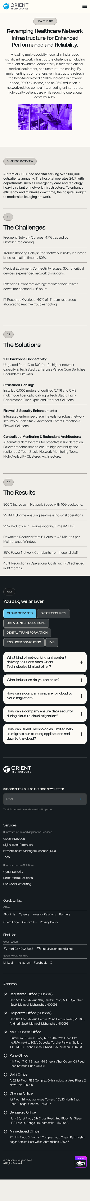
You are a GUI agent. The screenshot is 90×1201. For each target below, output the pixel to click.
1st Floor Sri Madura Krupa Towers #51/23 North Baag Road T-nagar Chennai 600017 (45, 1102)
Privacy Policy (49, 922)
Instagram (24, 962)
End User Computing (17, 884)
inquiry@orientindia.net (57, 948)
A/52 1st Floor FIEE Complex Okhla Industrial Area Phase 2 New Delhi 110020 (48, 1083)
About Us (9, 914)
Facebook (40, 962)
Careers (24, 914)
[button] (84, 6)
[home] (15, 6)
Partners (64, 914)
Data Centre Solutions (18, 878)
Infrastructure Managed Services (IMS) (29, 851)
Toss (6, 857)
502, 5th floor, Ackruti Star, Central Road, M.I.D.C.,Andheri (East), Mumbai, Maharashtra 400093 (46, 1002)
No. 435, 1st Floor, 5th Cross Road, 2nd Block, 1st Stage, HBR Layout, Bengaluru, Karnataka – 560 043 (46, 1120)
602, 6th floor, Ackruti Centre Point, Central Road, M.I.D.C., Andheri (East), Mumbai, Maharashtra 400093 (47, 1021)
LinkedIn (8, 962)
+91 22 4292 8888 (21, 948)
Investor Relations (44, 914)
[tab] (19, 613)
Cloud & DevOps (14, 839)
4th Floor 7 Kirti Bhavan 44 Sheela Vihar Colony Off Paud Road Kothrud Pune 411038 (47, 1064)
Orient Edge (11, 922)
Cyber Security (13, 872)
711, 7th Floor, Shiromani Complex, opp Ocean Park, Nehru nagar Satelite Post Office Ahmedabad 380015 (48, 1139)
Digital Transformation (18, 845)
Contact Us (29, 922)
